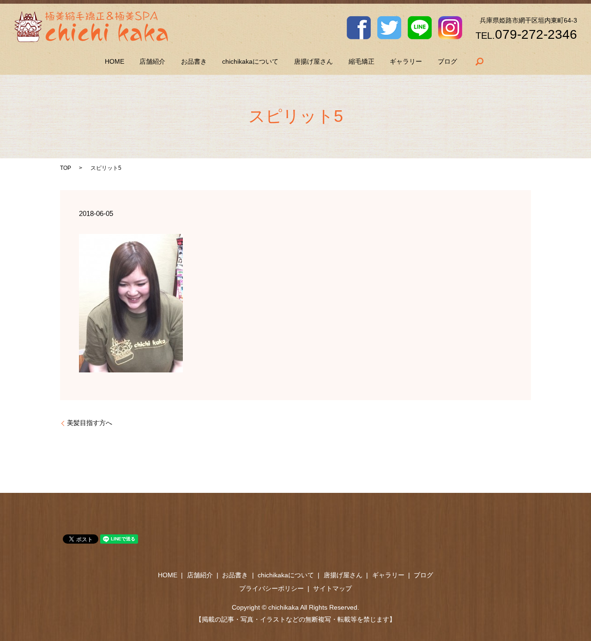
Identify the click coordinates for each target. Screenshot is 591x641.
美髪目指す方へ (89, 422)
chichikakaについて (250, 61)
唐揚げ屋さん (313, 61)
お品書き (194, 61)
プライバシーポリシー (271, 588)
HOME (114, 61)
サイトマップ (332, 588)
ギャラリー (406, 61)
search (479, 61)
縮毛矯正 (361, 61)
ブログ (447, 61)
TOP (65, 168)
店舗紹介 (152, 61)
